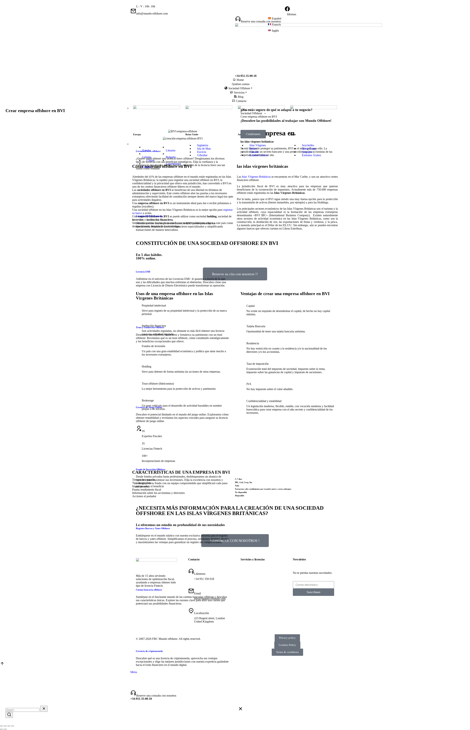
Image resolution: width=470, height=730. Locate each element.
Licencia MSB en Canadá (149, 216)
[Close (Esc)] (1, 726)
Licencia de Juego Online (149, 407)
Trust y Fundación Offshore (150, 327)
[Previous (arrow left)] (1, 729)
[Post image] (163, 144)
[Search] (9, 715)
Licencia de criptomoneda (149, 651)
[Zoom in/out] (12, 726)
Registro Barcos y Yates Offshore (153, 528)
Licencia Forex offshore (148, 151)
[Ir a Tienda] (2, 664)
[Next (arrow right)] (5, 729)
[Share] (5, 726)
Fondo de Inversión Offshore (150, 469)
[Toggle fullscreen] (8, 726)
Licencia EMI (143, 271)
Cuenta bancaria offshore (149, 589)
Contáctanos (253, 134)
